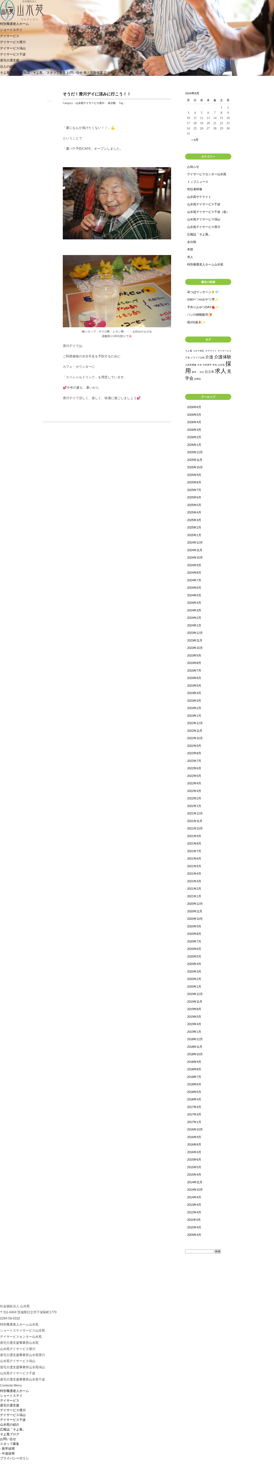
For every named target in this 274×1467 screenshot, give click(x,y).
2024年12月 (195, 542)
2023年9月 (194, 655)
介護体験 (222, 357)
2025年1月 (194, 535)
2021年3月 (194, 881)
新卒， (195, 372)
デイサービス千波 (13, 54)
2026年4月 (194, 422)
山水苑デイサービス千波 (203, 204)
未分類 (112, 103)
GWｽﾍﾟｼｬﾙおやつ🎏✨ (203, 299)
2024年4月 (194, 602)
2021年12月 (195, 813)
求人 (190, 257)
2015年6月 (194, 1159)
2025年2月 (194, 527)
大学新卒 (207, 365)
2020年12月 (195, 903)
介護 (209, 357)
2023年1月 (194, 715)
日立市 (209, 371)
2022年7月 (194, 760)
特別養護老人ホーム (14, 23)
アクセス (110, 72)
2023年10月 (195, 648)
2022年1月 (194, 806)
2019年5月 (194, 1016)
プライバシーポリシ (14, 1458)
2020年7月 (194, 941)
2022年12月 (195, 723)
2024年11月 (194, 550)
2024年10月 (195, 557)
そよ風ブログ (9, 72)
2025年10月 (195, 467)
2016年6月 (194, 1144)
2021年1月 (194, 896)
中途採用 (8, 1453)
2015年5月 (194, 1167)
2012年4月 (194, 1212)
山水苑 (221, 365)
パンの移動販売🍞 (199, 314)
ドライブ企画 (198, 357)
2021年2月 (194, 888)
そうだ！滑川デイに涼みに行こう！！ (97, 94)
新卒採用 (8, 1448)
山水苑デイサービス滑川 (90, 103)
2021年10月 (195, 828)
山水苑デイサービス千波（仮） (208, 211)
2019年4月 (194, 1024)
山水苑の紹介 (9, 1424)
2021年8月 (194, 843)
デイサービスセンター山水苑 (206, 174)
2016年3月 (194, 1152)
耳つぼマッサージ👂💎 (203, 292)
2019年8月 (194, 1009)
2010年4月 (194, 1227)
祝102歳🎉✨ (196, 322)
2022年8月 (194, 753)
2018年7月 (194, 1077)
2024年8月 (194, 572)
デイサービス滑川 (13, 42)
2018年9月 (194, 1061)
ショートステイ (11, 30)
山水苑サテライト (199, 196)
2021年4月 (194, 873)
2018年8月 (194, 1069)
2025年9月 (194, 475)
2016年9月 (194, 1137)
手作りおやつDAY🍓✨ (203, 307)
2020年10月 (195, 918)
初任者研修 (194, 189)
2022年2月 (194, 798)
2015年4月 (194, 1174)
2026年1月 (194, 444)
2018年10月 (195, 1054)
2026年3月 (194, 429)
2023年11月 (194, 640)
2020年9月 (194, 926)
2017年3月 (194, 1114)
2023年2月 (194, 708)
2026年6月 (194, 407)
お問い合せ (75, 72)
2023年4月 (194, 693)
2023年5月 (194, 685)
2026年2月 (194, 437)
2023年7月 (194, 670)
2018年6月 (194, 1084)
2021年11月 (194, 821)
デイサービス (9, 36)
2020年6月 (194, 949)
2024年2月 (194, 617)
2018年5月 (194, 1092)
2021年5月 (194, 866)
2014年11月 (194, 1182)
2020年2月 (194, 979)
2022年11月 (194, 730)
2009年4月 (194, 1234)
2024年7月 (194, 580)
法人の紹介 (8, 66)
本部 (190, 249)
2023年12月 (195, 632)
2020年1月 (194, 986)
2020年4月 (194, 964)
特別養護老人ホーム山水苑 (205, 264)
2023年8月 (194, 663)
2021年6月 (194, 858)
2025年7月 (194, 490)
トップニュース (197, 181)
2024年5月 (194, 595)
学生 (214, 365)
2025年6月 (194, 497)
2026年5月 (194, 414)
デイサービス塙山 (13, 48)
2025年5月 (194, 505)
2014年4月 (194, 1197)
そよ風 (188, 351)
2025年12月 (195, 452)
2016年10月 (195, 1129)
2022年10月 (195, 738)
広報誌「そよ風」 (33, 72)
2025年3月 (194, 520)
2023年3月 (194, 700)
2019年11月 (194, 1001)
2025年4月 (194, 512)
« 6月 (195, 139)
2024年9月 (194, 565)
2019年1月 (194, 1031)
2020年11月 (194, 911)
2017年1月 (194, 1122)
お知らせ (193, 166)
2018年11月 (194, 1046)
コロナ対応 (198, 351)
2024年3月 (194, 610)
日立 (202, 372)
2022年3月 (194, 791)
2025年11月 (194, 460)
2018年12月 (195, 1039)
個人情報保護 (93, 72)
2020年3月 (194, 971)
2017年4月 (194, 1107)
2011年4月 (194, 1219)
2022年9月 (194, 745)
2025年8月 (194, 482)
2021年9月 (194, 836)
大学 (199, 365)
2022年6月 (194, 768)
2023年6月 (194, 678)
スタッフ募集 (56, 72)
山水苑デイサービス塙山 (203, 219)
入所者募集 (190, 365)
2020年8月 (194, 933)
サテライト (211, 351)
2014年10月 (195, 1189)
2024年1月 (194, 625)
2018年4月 (194, 1099)
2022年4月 (194, 783)
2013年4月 (194, 1204)
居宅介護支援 (9, 60)
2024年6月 (194, 587)
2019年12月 (195, 994)
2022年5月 (194, 776)
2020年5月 (194, 956)
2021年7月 (194, 851)
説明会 (197, 379)
